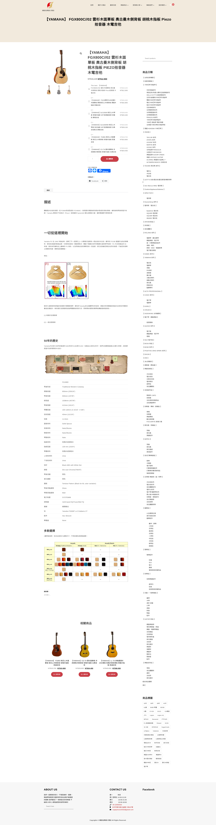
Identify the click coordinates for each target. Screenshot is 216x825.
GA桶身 (167, 711)
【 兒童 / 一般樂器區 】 (151, 593)
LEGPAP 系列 (151, 142)
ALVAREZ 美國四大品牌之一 (156, 160)
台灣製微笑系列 (152, 110)
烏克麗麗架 (150, 670)
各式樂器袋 (150, 499)
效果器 (149, 414)
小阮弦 (151, 526)
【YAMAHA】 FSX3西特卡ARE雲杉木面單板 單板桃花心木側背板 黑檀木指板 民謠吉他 (103, 102)
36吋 (151, 703)
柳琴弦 (151, 543)
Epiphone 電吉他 (152, 211)
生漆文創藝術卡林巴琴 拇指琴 (157, 97)
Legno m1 (160, 715)
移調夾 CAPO (151, 395)
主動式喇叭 (150, 278)
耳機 (148, 268)
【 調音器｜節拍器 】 (150, 365)
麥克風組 (150, 449)
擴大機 (149, 275)
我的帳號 (162, 5)
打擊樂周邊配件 (152, 468)
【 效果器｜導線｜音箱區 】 (152, 406)
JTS (145, 715)
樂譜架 (149, 647)
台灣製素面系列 (152, 115)
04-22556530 (117, 805)
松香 (150, 587)
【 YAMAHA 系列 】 (149, 257)
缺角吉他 (157, 751)
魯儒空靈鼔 (150, 473)
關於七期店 (102, 5)
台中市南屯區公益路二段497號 (122, 807)
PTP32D (164, 719)
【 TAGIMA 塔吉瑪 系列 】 (152, 166)
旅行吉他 (166, 743)
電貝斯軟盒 (150, 637)
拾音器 (149, 398)
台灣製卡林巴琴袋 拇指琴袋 (156, 125)
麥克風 (149, 283)
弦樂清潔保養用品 (155, 589)
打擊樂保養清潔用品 (153, 471)
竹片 (150, 562)
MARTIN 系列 (151, 145)
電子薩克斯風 (151, 250)
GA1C (159, 711)
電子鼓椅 (150, 466)
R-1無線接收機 (148, 723)
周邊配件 (150, 435)
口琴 (148, 605)
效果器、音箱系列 (153, 497)
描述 (48, 190)
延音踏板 (150, 322)
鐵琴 (148, 598)
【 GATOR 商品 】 (149, 619)
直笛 (148, 608)
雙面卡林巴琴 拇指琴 (154, 100)
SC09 (166, 723)
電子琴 (149, 300)
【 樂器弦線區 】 (148, 369)
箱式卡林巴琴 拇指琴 (154, 102)
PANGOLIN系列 (152, 117)
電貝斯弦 (150, 381)
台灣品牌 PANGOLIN (154, 150)
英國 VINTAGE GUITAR (155, 157)
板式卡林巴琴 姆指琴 (154, 105)
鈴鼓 (148, 610)
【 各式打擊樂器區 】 (150, 455)
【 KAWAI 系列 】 (149, 254)
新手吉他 (157, 743)
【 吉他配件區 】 (148, 390)
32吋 (145, 703)
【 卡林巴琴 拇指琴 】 (150, 85)
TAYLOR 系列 (151, 137)
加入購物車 (109, 159)
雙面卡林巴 (147, 762)
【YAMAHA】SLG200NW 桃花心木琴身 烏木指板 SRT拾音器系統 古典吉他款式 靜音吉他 (103, 127)
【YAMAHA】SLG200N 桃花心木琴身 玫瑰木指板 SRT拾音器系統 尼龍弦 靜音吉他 (103, 115)
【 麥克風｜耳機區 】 (150, 425)
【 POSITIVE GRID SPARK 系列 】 (155, 351)
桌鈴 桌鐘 (150, 603)
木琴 (148, 600)
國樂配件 (150, 518)
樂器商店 (124, 5)
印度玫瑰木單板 (149, 735)
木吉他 (149, 173)
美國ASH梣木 (148, 755)
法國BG (158, 747)
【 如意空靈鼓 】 (148, 81)
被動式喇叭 (150, 280)
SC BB (146, 727)
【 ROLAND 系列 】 (150, 233)
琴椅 (148, 668)
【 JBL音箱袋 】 (148, 361)
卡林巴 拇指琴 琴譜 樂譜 (155, 122)
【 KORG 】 (147, 306)
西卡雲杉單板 (148, 758)
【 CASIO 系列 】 (149, 295)
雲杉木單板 (165, 762)
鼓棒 (148, 461)
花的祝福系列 (151, 90)
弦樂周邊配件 (151, 579)
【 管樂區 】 (147, 549)
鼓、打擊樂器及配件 (153, 243)
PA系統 (149, 270)
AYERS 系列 (151, 140)
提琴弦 (149, 384)
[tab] (48, 190)
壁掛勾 (149, 654)
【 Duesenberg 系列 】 (151, 202)
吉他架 (149, 642)
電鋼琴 (149, 265)
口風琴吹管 (160, 735)
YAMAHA (156, 731)
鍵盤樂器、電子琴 (153, 240)
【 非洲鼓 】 (147, 225)
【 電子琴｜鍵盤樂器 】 (151, 317)
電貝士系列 (150, 489)
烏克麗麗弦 (150, 386)
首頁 (91, 5)
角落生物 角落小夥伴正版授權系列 (158, 92)
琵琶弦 (151, 546)
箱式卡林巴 (147, 751)
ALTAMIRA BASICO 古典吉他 (157, 162)
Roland (159, 723)
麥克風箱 (150, 639)
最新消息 (113, 5)
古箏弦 (151, 533)
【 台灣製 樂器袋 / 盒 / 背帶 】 (153, 477)
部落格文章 (137, 5)
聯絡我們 (149, 5)
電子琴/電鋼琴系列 (153, 492)
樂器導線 (150, 417)
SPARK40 (155, 727)
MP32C (146, 719)
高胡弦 (151, 531)
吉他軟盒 (150, 634)
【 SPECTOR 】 (148, 193)
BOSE (162, 707)
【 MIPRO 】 (147, 439)
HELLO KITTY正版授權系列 (156, 95)
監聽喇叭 (150, 288)
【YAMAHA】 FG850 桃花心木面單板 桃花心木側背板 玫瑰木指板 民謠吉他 (103, 139)
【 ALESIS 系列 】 (149, 326)
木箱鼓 (149, 463)
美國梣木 (159, 755)
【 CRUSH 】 (147, 310)
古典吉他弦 (150, 379)
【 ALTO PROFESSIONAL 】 (153, 291)
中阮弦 (151, 538)
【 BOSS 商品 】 (148, 343)
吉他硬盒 (150, 632)
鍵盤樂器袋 (150, 624)
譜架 (148, 673)
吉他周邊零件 (151, 403)
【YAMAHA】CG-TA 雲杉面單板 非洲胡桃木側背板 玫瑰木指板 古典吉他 (103, 151)
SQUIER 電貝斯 (152, 213)
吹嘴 (150, 560)
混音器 (149, 273)
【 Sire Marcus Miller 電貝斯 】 (153, 186)
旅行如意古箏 (151, 516)
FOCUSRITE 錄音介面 (154, 422)
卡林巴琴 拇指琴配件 (154, 120)
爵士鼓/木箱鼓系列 (153, 494)
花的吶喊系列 (151, 107)
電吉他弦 (150, 376)
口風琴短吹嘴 (148, 739)
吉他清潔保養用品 (153, 400)
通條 (150, 567)
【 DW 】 (146, 358)
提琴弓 (151, 584)
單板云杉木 (147, 743)
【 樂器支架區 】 (148, 663)
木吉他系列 (150, 482)
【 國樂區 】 (147, 508)
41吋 (164, 703)
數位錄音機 (150, 419)
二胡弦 (151, 536)
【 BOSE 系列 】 (148, 347)
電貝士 (149, 171)
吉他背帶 (150, 502)
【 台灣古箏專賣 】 (149, 77)
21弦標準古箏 (151, 513)
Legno (152, 715)
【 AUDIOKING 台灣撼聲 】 (152, 313)
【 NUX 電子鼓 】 (149, 340)
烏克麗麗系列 (151, 487)
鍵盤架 (149, 652)
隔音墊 (149, 657)
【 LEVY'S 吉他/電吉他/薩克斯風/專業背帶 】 (157, 181)
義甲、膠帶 (152, 523)
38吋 (158, 703)
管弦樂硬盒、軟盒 (153, 627)
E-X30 (152, 711)
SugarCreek (165, 727)
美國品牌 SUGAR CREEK (155, 155)
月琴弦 (151, 528)
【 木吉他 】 (147, 132)
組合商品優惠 (147, 681)
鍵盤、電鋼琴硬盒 (153, 629)
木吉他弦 (150, 374)
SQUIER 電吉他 (152, 216)
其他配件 (150, 452)
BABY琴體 (153, 707)
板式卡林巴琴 (148, 747)
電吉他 (149, 176)
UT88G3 (146, 731)
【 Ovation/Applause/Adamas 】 (154, 189)
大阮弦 (151, 541)
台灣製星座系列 (152, 112)
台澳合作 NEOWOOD (154, 152)
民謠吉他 (94, 167)
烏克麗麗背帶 (151, 504)
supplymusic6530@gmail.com (123, 810)
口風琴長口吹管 (161, 739)
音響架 (149, 649)
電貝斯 (149, 198)
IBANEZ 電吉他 (152, 218)
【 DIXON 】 (147, 354)
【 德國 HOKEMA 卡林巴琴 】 (153, 128)
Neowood (155, 719)
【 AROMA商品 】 (149, 222)
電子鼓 (149, 331)
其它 (144, 685)
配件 (148, 615)
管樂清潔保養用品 (155, 570)
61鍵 (145, 707)
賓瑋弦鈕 (158, 758)
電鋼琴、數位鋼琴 (153, 238)
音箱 (148, 336)
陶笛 (148, 613)
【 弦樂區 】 (147, 574)
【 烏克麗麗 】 (148, 229)
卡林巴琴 (165, 731)
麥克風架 (150, 644)
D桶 (145, 711)
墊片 (150, 565)
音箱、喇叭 (150, 245)
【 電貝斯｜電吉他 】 (150, 205)
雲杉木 (156, 762)
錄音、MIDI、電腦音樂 (154, 248)
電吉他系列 (150, 484)
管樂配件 (150, 555)
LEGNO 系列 (151, 147)
